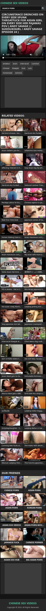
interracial (24, 63)
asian (15, 63)
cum (30, 68)
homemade (7, 73)
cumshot (35, 63)
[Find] (43, 8)
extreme (18, 73)
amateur (6, 63)
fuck (23, 68)
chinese (6, 68)
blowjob (15, 68)
